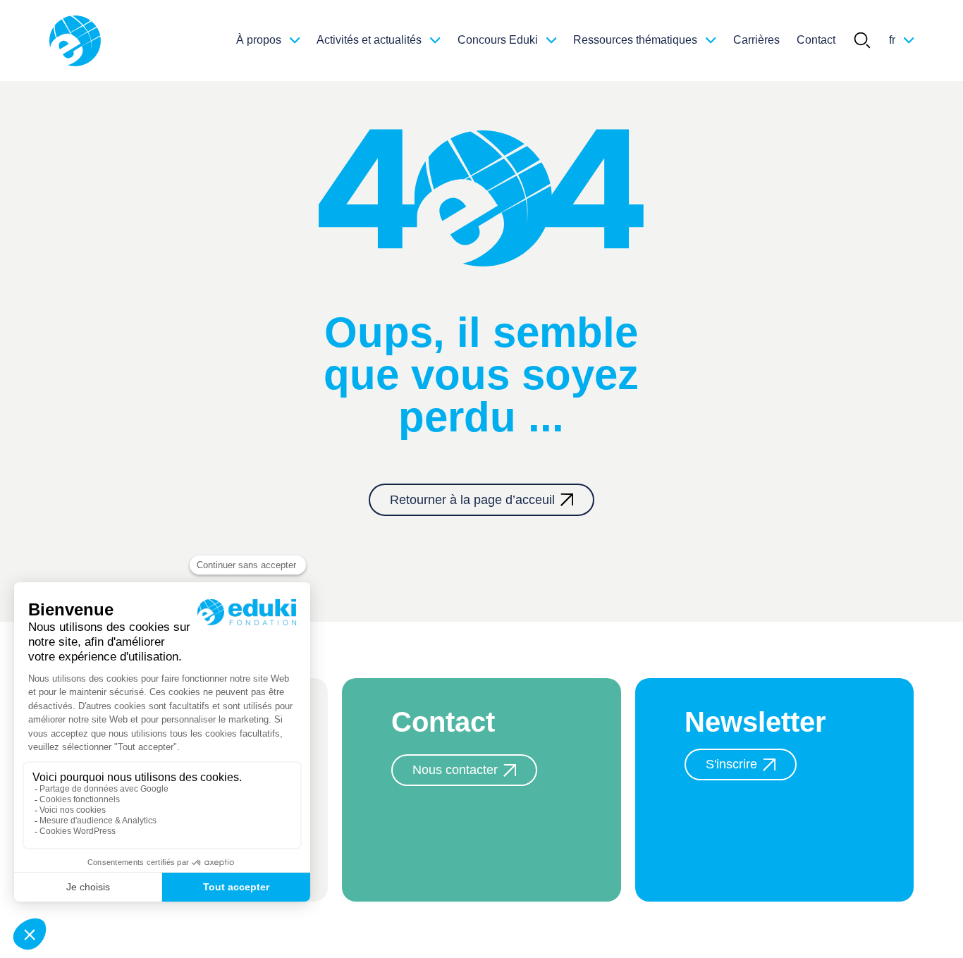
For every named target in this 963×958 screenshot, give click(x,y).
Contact (816, 40)
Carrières (756, 40)
